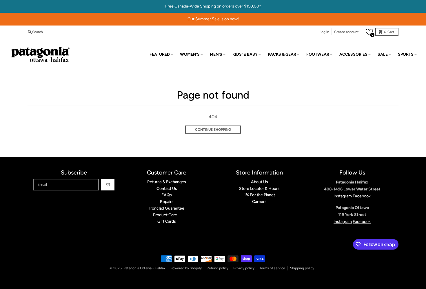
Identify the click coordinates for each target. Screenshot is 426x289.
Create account (346, 32)
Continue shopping (213, 130)
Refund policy (217, 268)
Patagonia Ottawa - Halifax (144, 268)
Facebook (362, 196)
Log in (324, 32)
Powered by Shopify (186, 268)
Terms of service (272, 268)
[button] (369, 32)
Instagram (343, 196)
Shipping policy (302, 268)
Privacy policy (243, 268)
